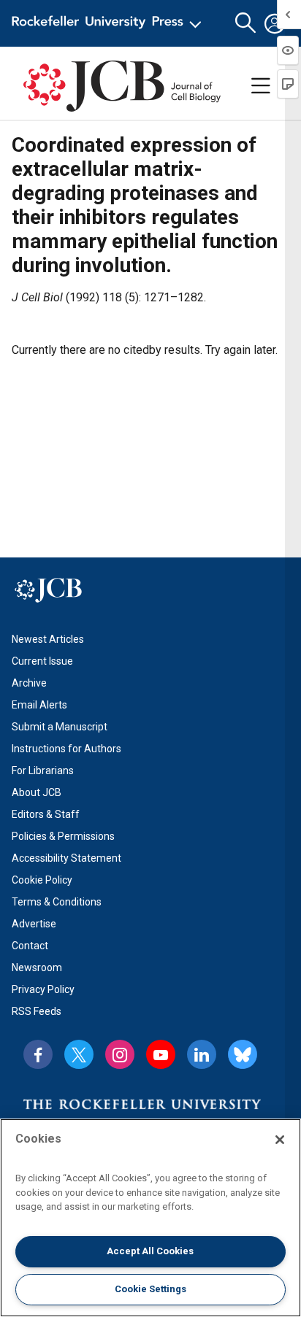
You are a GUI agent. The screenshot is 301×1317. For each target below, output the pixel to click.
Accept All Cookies (150, 1250)
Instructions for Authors (66, 748)
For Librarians (43, 770)
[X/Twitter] (79, 1054)
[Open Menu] (109, 23)
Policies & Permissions (63, 836)
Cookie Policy (42, 880)
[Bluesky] (242, 1054)
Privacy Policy (43, 989)
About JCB (36, 792)
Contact (30, 945)
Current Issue (42, 661)
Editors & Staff (46, 814)
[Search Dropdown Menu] (245, 23)
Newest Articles (48, 639)
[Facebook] (38, 1054)
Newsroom (37, 967)
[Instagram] (119, 1054)
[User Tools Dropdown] (274, 23)
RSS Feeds (36, 1011)
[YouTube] (160, 1054)
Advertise (34, 924)
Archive (29, 683)
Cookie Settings (150, 1288)
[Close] (280, 1140)
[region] (150, 1218)
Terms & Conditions (57, 902)
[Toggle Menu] (261, 86)
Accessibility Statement (66, 858)
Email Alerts (39, 705)
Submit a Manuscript (59, 727)
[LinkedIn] (201, 1054)
